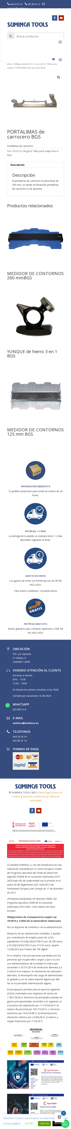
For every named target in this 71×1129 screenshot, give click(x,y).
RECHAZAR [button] (59, 1123)
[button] (59, 77)
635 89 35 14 (34, 4)
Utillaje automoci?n (23, 63)
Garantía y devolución (34, 796)
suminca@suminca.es (18, 8)
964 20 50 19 (16, 4)
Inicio (9, 63)
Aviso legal (45, 792)
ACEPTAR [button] (44, 1123)
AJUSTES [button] (29, 1123)
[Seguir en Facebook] (54, 18)
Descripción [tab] (17, 164)
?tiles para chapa (42, 151)
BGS (9, 155)
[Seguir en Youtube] (61, 18)
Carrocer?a (39, 63)
